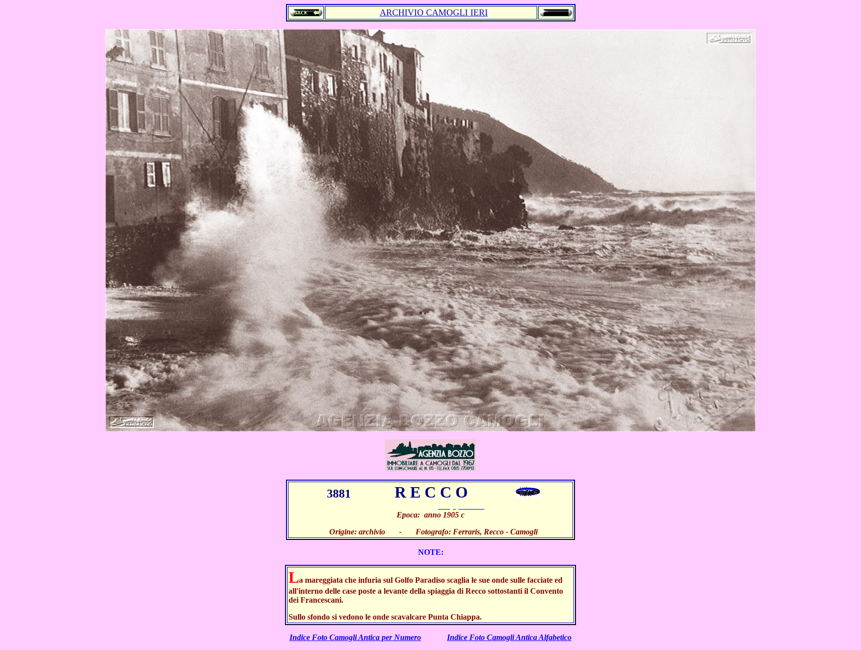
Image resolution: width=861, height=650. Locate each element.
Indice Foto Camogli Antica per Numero (355, 637)
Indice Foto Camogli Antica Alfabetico (509, 637)
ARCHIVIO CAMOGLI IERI (434, 12)
